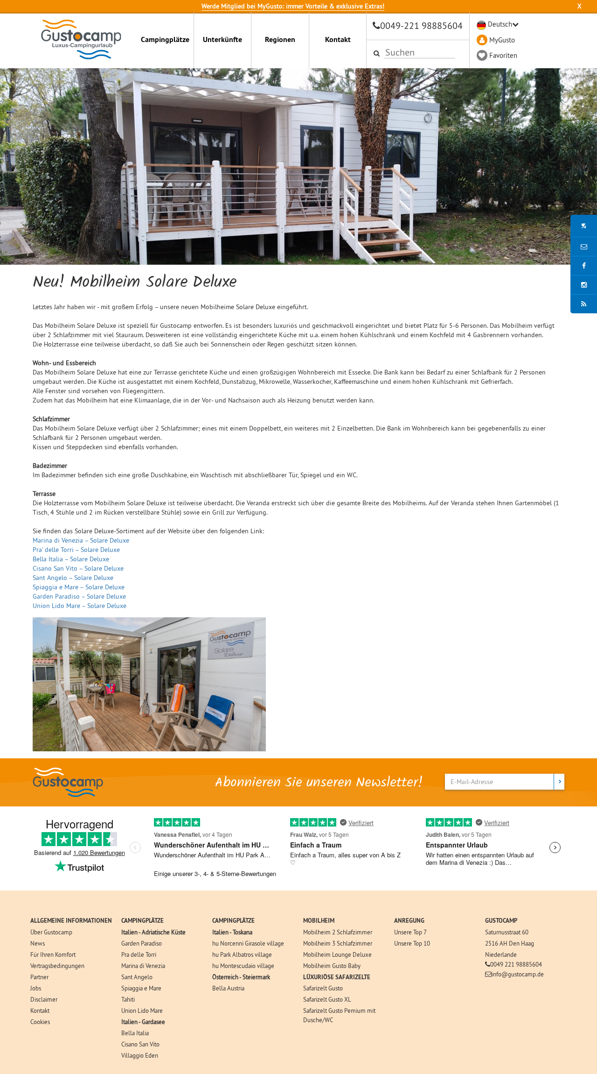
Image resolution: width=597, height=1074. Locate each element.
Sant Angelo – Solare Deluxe (73, 577)
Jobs (35, 988)
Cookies (40, 1021)
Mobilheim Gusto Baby (332, 965)
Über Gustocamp (51, 932)
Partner (39, 977)
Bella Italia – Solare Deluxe (71, 559)
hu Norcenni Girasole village (248, 943)
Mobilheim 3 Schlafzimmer (337, 943)
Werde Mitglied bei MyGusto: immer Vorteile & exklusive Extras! (292, 6)
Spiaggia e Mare (141, 988)
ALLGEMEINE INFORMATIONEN (71, 921)
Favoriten (503, 55)
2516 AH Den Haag (509, 943)
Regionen (280, 39)
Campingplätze (165, 39)
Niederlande (501, 954)
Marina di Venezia (143, 965)
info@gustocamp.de (518, 974)
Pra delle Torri (138, 954)
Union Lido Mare (142, 1010)
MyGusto (502, 39)
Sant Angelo (137, 977)
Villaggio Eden (139, 1055)
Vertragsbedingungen (57, 965)
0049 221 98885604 (516, 964)
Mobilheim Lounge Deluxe (337, 954)
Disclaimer (43, 999)
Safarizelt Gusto (323, 988)
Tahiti (128, 999)
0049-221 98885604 (421, 25)
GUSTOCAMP (501, 921)
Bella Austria (228, 988)
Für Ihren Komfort (53, 954)
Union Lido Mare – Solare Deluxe (79, 605)
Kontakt (338, 39)
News (37, 943)
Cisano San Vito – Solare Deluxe (78, 568)
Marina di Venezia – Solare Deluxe (81, 540)
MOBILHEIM (318, 921)
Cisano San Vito (140, 1044)
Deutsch (500, 24)
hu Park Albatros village (242, 954)
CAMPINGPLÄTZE (142, 921)
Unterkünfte (222, 39)
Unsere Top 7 (410, 932)
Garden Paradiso (141, 943)
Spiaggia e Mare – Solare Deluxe (79, 587)
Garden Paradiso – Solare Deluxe (79, 596)
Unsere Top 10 (412, 943)
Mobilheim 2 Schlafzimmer (337, 932)
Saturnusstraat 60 (506, 932)
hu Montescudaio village (243, 965)
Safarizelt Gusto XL (327, 999)
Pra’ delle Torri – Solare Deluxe (76, 549)
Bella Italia (135, 1033)
